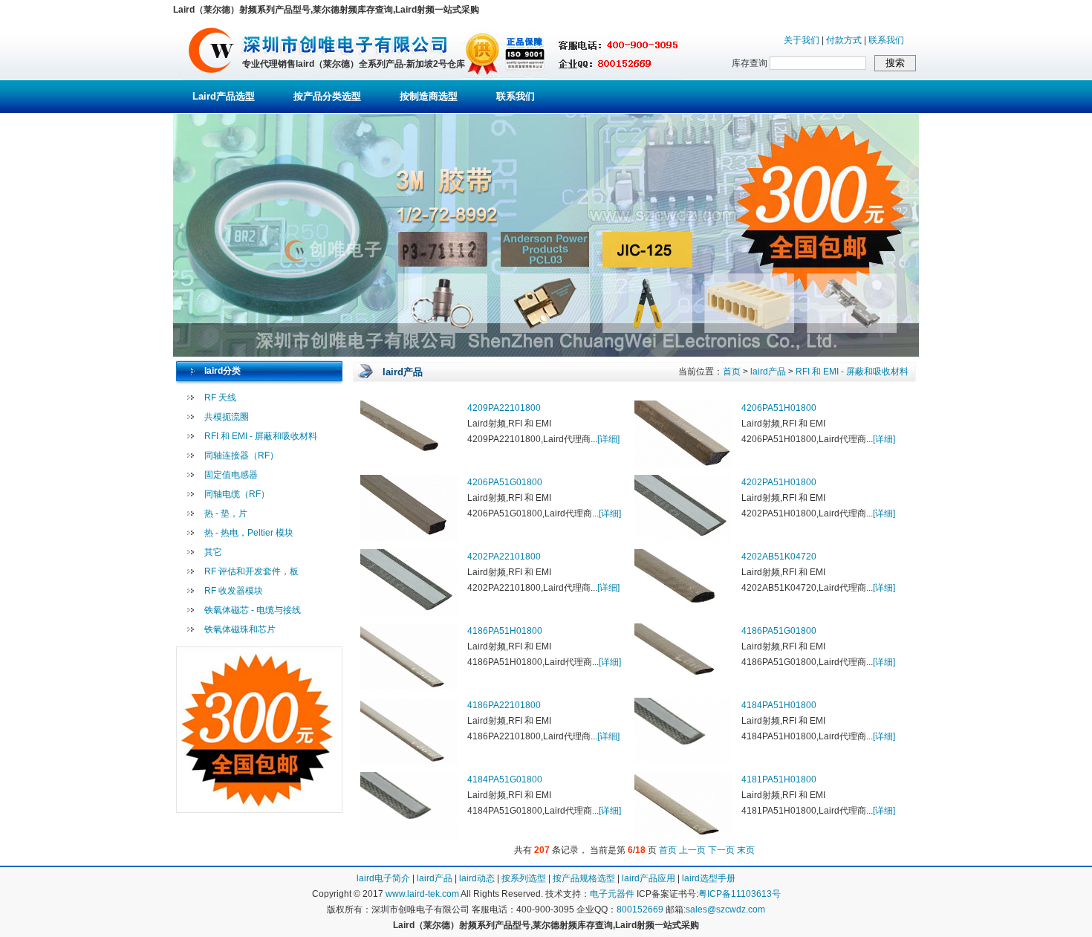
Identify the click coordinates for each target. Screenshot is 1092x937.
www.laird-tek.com (422, 894)
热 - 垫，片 (225, 513)
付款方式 (844, 40)
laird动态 (477, 878)
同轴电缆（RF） (237, 494)
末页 (746, 850)
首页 (732, 371)
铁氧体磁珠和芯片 (240, 629)
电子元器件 (612, 894)
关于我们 (801, 40)
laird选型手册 (708, 878)
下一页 (721, 850)
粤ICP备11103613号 (739, 894)
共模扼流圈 (226, 417)
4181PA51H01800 (778, 779)
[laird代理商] (211, 77)
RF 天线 (220, 397)
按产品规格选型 (584, 878)
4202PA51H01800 (778, 482)
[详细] (608, 439)
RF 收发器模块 (233, 591)
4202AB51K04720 (778, 556)
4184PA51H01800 (778, 705)
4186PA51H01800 (504, 631)
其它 (213, 552)
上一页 (692, 850)
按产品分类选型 (327, 96)
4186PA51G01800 (778, 631)
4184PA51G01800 (504, 779)
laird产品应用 (648, 878)
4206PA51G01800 (504, 482)
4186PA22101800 (504, 705)
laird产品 (768, 371)
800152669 (640, 909)
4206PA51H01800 (778, 408)
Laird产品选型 (223, 96)
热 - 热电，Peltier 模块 (248, 533)
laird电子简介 (383, 878)
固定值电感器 (231, 475)
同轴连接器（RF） (241, 455)
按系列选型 (523, 878)
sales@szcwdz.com (725, 909)
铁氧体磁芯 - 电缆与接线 (252, 610)
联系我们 (886, 40)
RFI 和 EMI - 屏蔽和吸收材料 (260, 436)
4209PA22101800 (504, 408)
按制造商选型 (429, 96)
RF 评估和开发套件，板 (251, 571)
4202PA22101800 (504, 556)
